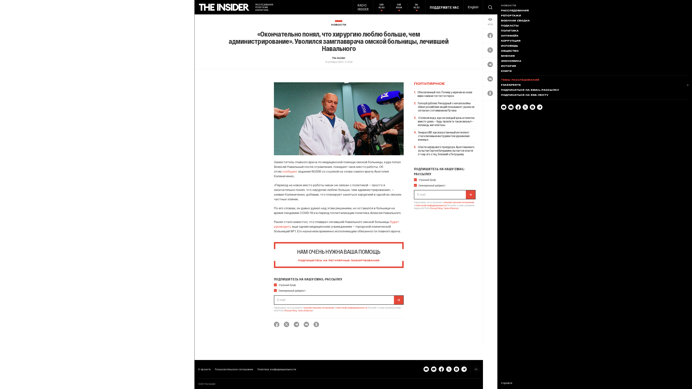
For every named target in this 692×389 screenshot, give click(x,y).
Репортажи (511, 16)
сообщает (290, 171)
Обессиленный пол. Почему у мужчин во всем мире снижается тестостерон (445, 93)
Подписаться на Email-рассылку (530, 90)
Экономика (511, 61)
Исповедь (509, 46)
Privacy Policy (291, 310)
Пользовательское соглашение (234, 369)
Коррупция (510, 41)
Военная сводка (515, 21)
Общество (510, 51)
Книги (506, 71)
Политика (510, 31)
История (508, 66)
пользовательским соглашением (319, 307)
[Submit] (398, 300)
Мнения (508, 56)
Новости (338, 25)
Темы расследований (520, 80)
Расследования (515, 11)
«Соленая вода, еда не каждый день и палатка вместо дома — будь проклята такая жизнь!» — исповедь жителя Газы (446, 121)
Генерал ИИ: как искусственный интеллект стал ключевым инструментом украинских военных (444, 136)
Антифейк (510, 36)
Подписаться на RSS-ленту (524, 95)
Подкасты (510, 26)
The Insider (338, 57)
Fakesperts (511, 85)
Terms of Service (305, 310)
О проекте (204, 369)
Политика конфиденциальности (277, 369)
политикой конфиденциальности (351, 307)
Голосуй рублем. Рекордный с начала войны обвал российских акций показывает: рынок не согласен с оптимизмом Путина (446, 106)
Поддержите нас (444, 7)
